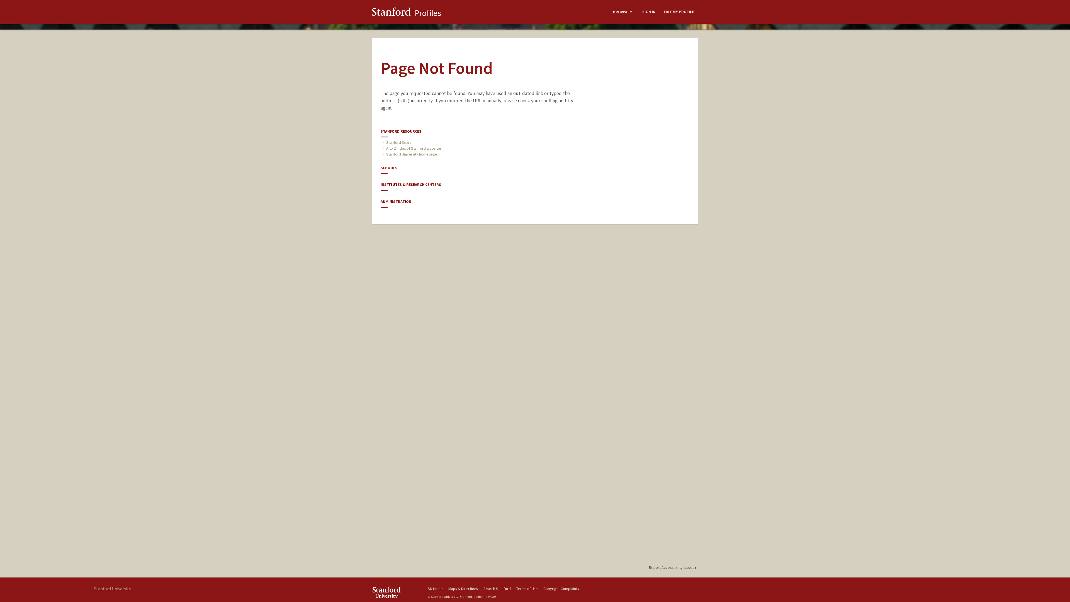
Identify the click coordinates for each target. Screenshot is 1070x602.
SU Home (435, 588)
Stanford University (395, 592)
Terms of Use (527, 588)
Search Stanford (497, 588)
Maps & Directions (463, 588)
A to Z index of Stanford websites (414, 148)
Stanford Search (400, 142)
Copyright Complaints (561, 588)
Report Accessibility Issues (672, 567)
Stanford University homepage (411, 154)
